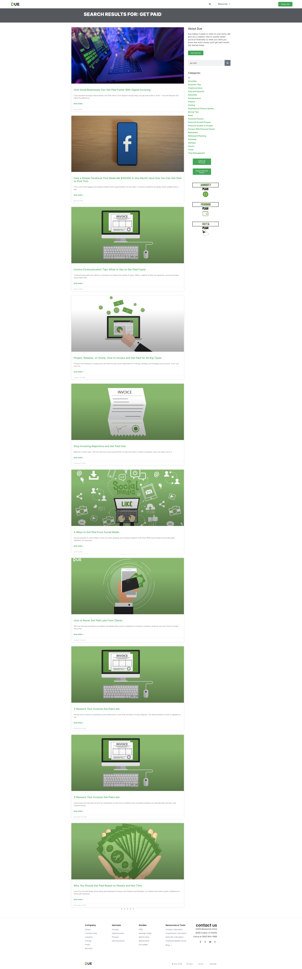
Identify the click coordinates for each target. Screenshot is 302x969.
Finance (191, 101)
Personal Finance (195, 119)
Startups (192, 143)
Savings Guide (145, 933)
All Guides (143, 944)
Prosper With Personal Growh (201, 129)
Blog (168, 945)
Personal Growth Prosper (199, 122)
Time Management (196, 153)
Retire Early (144, 937)
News (190, 115)
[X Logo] (205, 942)
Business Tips (194, 84)
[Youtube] (210, 942)
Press (87, 944)
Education (192, 95)
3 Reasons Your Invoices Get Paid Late (97, 708)
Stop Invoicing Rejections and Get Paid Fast (100, 446)
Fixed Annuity (118, 933)
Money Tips (193, 112)
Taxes (190, 149)
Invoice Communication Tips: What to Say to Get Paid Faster (110, 269)
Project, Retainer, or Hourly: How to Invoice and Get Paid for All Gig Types (117, 357)
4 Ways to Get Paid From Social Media (96, 532)
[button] (210, 4)
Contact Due (91, 933)
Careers (88, 937)
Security (88, 948)
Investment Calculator (176, 933)
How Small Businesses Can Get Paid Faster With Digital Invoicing (112, 89)
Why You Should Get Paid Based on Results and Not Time (108, 885)
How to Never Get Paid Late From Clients (98, 620)
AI (189, 77)
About (88, 929)
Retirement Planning (197, 136)
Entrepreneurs (194, 98)
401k (141, 929)
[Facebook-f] (200, 942)
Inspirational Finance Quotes (201, 108)
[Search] (228, 63)
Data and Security (196, 91)
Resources (223, 4)
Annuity (115, 929)
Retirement (193, 132)
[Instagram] (215, 942)
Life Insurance (118, 940)
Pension (115, 937)
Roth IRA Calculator (175, 937)
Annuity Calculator (174, 929)
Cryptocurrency (195, 88)
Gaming (191, 105)
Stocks (191, 146)
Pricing (88, 940)
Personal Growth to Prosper (200, 125)
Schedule (192, 139)
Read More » (78, 104)
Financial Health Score (176, 940)
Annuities (192, 81)
